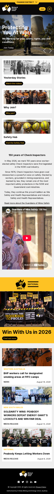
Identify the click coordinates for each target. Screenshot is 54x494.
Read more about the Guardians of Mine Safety (27, 203)
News (6, 382)
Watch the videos (14, 83)
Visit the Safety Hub (15, 142)
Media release (11, 424)
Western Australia (14, 369)
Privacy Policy (41, 487)
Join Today (9, 48)
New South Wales (13, 407)
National (9, 449)
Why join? (10, 113)
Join (42, 9)
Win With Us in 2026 (26, 332)
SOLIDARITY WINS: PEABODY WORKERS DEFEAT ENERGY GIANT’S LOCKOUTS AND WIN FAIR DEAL (26, 415)
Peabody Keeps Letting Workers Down (27, 453)
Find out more (10, 338)
